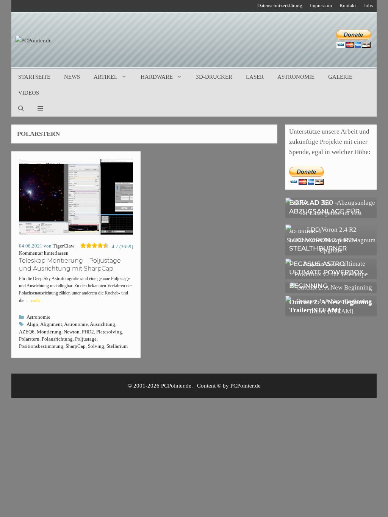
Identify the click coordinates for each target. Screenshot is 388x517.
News (72, 77)
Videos (28, 93)
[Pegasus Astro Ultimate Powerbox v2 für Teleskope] (331, 274)
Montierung (49, 332)
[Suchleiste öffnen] (21, 109)
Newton (72, 332)
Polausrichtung (57, 339)
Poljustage (86, 339)
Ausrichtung (102, 324)
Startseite (34, 77)
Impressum (321, 5)
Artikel (105, 77)
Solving (96, 346)
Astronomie (295, 77)
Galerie (340, 77)
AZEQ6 (26, 332)
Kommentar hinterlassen (44, 253)
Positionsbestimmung (41, 346)
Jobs (368, 5)
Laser (255, 77)
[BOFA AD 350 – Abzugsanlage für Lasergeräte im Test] (331, 212)
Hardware (157, 77)
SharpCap (76, 346)
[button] (40, 109)
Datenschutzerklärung (279, 5)
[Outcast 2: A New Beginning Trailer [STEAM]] (331, 311)
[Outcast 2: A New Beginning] (331, 287)
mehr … (38, 300)
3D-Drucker (214, 77)
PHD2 (88, 332)
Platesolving (109, 332)
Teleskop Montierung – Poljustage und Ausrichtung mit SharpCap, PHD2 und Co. (70, 268)
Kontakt (348, 5)
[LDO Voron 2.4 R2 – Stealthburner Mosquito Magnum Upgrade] (331, 250)
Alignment (51, 324)
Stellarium (117, 346)
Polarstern (29, 339)
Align (32, 324)
